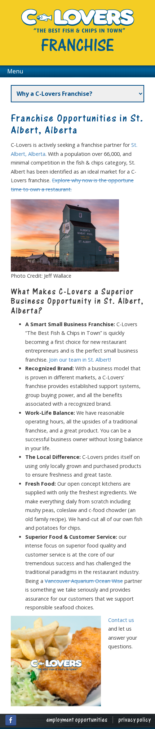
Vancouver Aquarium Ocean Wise (84, 580)
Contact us (121, 620)
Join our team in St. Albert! (80, 359)
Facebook (10, 720)
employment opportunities (76, 720)
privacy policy (134, 720)
